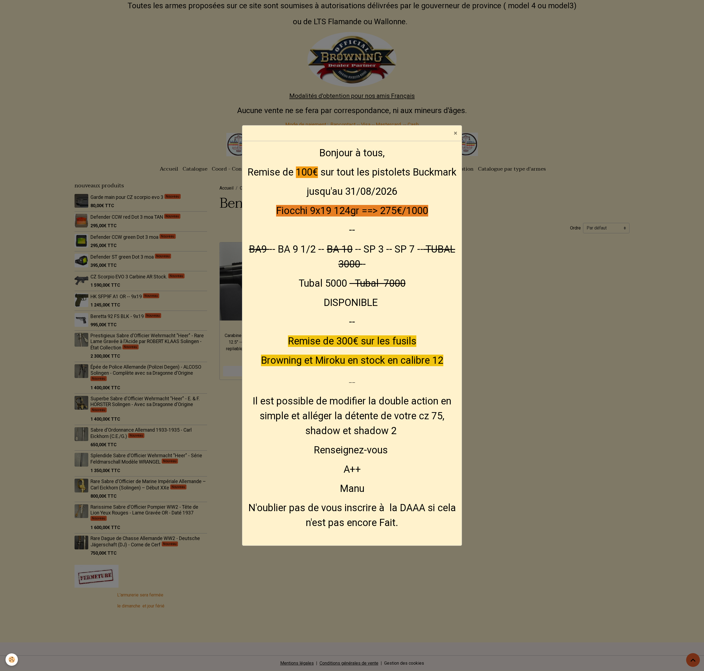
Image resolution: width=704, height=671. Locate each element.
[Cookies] (12, 659)
